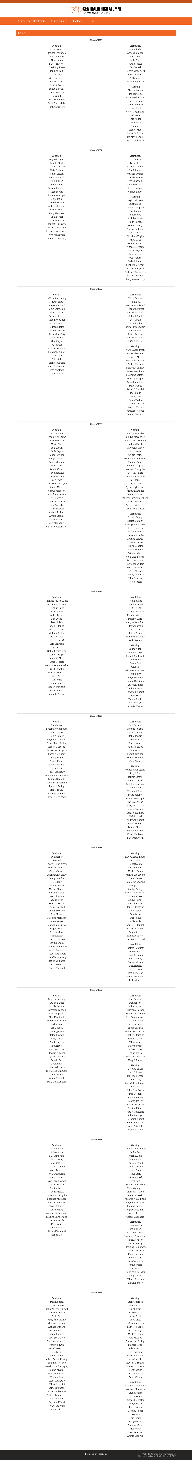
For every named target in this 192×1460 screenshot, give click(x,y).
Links (93, 21)
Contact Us (78, 21)
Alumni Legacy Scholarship (31, 21)
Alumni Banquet (59, 21)
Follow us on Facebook (96, 1454)
